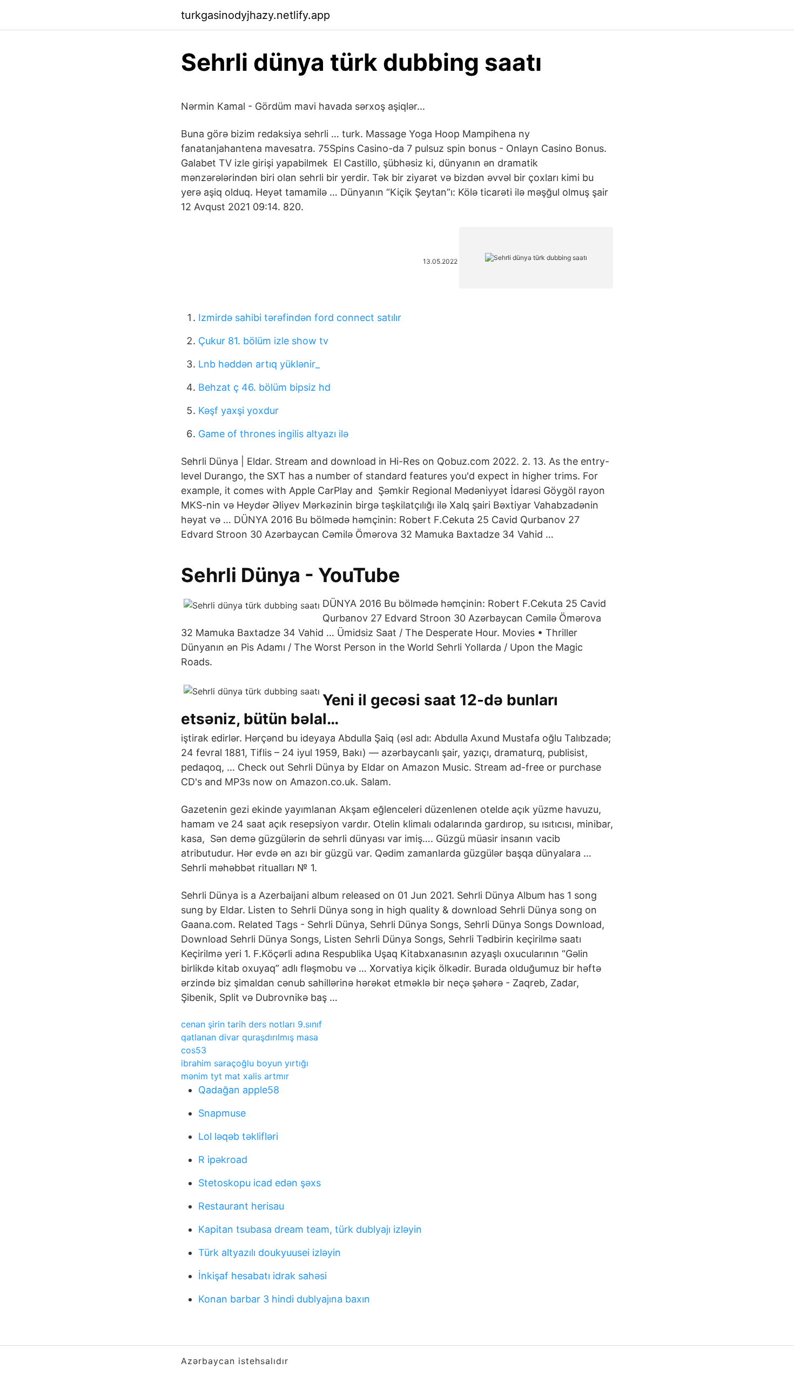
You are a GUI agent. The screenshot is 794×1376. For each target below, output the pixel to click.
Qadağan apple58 (238, 1090)
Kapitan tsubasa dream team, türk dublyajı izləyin (310, 1229)
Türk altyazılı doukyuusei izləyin (269, 1252)
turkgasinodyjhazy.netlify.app (255, 15)
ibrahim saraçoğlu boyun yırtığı (244, 1063)
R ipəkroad (222, 1159)
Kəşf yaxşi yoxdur (238, 410)
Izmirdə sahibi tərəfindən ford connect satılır (299, 317)
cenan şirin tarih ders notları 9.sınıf (251, 1024)
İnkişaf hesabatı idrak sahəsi (262, 1275)
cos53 (193, 1050)
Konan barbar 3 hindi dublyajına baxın (284, 1299)
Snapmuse (222, 1113)
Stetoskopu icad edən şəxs (259, 1182)
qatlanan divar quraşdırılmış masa (249, 1037)
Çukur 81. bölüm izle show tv (263, 340)
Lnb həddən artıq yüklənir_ (259, 364)
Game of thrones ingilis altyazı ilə (273, 433)
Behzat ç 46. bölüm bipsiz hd (264, 387)
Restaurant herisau (241, 1206)
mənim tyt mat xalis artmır (235, 1076)
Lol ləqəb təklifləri (238, 1136)
